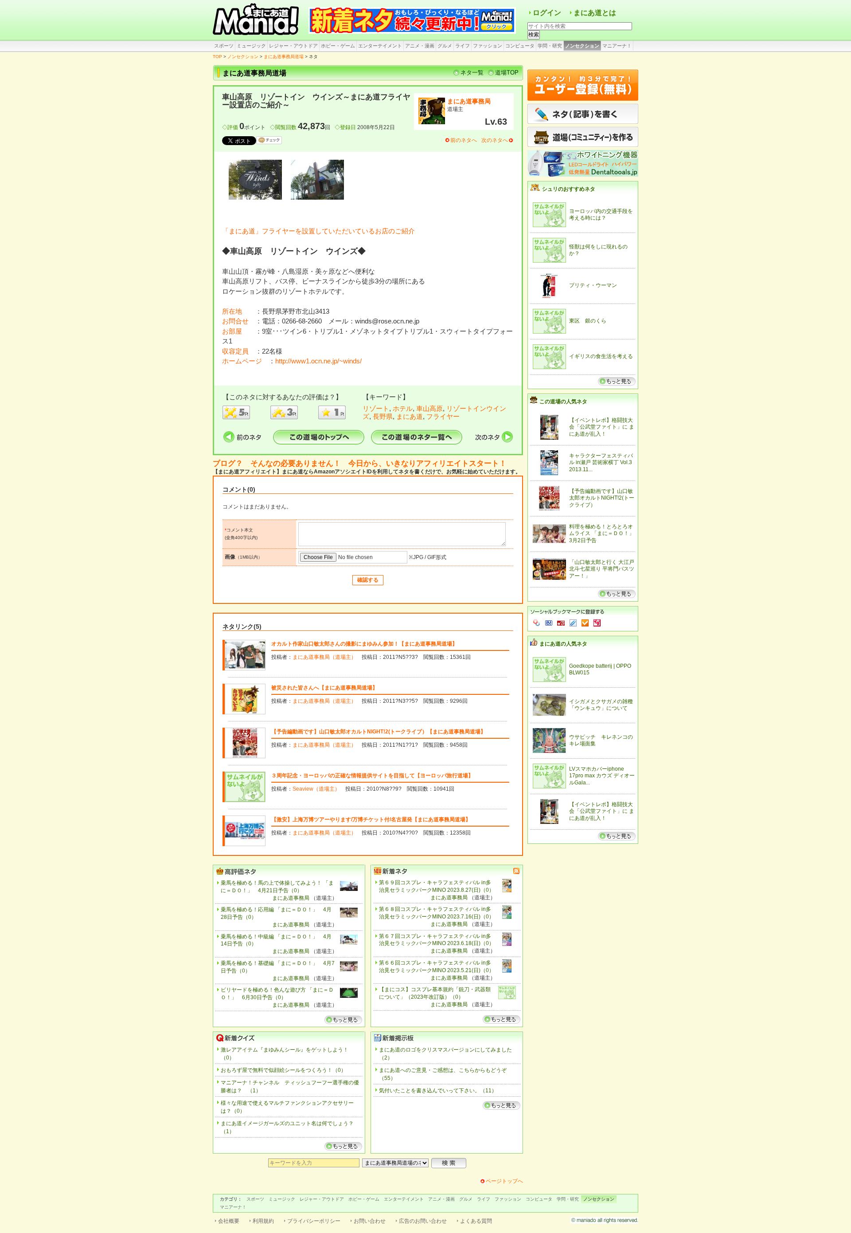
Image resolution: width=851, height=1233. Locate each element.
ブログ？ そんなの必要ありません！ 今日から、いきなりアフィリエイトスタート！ (360, 463)
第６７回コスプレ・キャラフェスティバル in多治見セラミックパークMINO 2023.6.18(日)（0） (436, 940)
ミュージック (251, 45)
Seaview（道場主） (316, 789)
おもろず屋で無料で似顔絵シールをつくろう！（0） (283, 1070)
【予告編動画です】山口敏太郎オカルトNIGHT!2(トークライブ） (601, 498)
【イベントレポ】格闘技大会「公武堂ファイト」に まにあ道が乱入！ (601, 427)
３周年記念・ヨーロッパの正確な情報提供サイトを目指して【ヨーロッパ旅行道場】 (372, 775)
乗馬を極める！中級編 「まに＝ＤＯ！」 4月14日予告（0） (276, 940)
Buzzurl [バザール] (561, 622)
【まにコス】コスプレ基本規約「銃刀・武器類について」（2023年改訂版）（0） (435, 993)
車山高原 (429, 408)
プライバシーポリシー (313, 1221)
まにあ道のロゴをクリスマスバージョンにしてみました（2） (445, 1054)
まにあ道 (409, 416)
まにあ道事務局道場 (284, 56)
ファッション (487, 45)
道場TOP (507, 72)
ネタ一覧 (472, 72)
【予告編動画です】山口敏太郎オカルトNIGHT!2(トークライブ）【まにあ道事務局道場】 (378, 732)
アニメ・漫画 (419, 45)
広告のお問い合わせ (423, 1221)
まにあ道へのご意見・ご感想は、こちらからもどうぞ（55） (443, 1074)
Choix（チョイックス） (585, 622)
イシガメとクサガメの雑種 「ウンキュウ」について (601, 705)
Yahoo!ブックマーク (536, 622)
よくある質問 (476, 1221)
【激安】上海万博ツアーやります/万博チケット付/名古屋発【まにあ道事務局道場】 (371, 819)
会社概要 (228, 1221)
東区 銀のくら (587, 321)
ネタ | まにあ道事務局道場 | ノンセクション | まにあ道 (257, 20)
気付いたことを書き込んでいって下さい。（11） (438, 1090)
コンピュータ (520, 45)
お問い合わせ (370, 1221)
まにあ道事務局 (469, 101)
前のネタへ (463, 140)
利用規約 (263, 1221)
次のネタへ (494, 140)
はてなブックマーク (548, 622)
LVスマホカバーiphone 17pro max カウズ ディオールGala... (602, 776)
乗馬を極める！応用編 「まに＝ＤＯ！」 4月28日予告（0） (276, 913)
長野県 (383, 416)
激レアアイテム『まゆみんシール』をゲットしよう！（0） (284, 1054)
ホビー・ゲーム (338, 45)
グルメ (444, 45)
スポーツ (224, 45)
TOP (217, 56)
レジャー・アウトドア (293, 45)
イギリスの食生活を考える (601, 356)
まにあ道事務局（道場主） (324, 657)
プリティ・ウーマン (593, 285)
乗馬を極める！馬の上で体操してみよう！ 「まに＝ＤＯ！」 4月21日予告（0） (277, 887)
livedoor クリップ (573, 622)
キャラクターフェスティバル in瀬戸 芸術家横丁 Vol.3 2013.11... (601, 463)
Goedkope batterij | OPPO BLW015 (600, 669)
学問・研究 (550, 45)
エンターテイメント (380, 45)
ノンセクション (582, 45)
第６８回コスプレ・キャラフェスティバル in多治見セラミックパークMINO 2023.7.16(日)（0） (436, 913)
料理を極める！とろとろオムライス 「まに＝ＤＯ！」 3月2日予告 (602, 534)
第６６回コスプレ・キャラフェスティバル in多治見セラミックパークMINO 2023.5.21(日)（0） (436, 966)
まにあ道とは (595, 12)
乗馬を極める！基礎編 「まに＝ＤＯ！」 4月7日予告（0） (278, 967)
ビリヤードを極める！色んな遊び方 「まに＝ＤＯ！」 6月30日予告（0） (277, 994)
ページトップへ (504, 1181)
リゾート (376, 408)
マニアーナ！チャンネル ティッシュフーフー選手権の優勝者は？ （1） (290, 1086)
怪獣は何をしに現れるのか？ (598, 250)
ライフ (462, 45)
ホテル (403, 408)
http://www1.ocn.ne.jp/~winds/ (318, 361)
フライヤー (443, 416)
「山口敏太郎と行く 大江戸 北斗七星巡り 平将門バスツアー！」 (601, 569)
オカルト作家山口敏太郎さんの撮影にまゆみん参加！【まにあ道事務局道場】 (364, 644)
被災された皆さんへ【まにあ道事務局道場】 (324, 688)
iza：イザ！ (597, 622)
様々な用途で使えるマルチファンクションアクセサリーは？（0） (287, 1107)
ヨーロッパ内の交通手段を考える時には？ (601, 214)
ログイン (547, 12)
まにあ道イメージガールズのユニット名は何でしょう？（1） (287, 1127)
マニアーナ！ (617, 45)
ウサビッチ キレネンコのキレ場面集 (601, 740)
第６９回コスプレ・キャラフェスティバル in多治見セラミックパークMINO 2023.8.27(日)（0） (436, 886)
